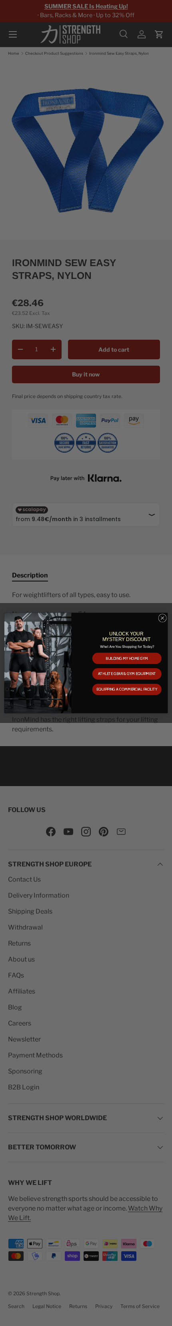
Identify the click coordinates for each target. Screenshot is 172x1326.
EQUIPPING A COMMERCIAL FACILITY (126, 689)
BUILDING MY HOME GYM (127, 658)
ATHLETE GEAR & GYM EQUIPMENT (127, 673)
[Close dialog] (162, 617)
